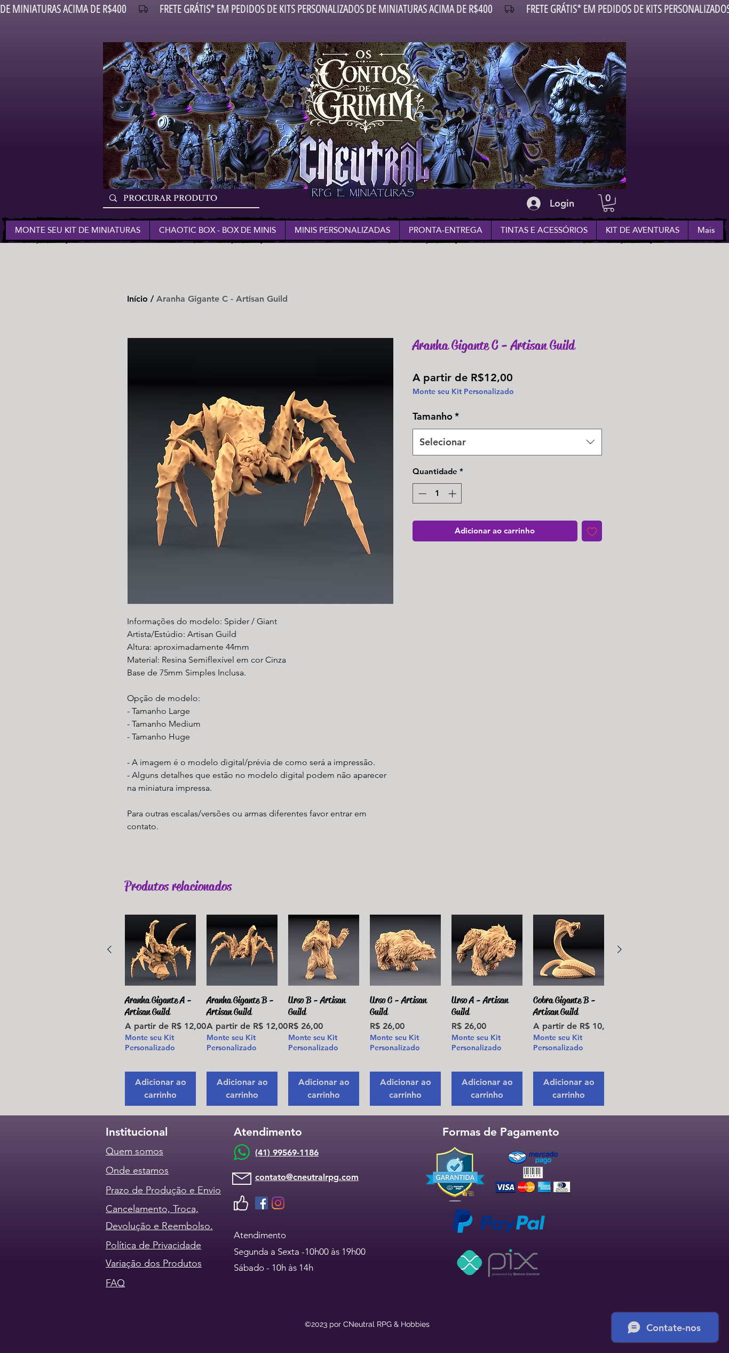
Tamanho (436, 416)
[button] (608, 203)
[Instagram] (278, 1203)
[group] (364, 1010)
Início (137, 299)
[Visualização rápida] (160, 950)
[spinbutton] (437, 494)
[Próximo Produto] (619, 949)
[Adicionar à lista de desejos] (592, 531)
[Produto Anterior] (109, 949)
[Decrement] (421, 494)
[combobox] (507, 442)
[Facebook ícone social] (261, 1203)
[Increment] (453, 494)
